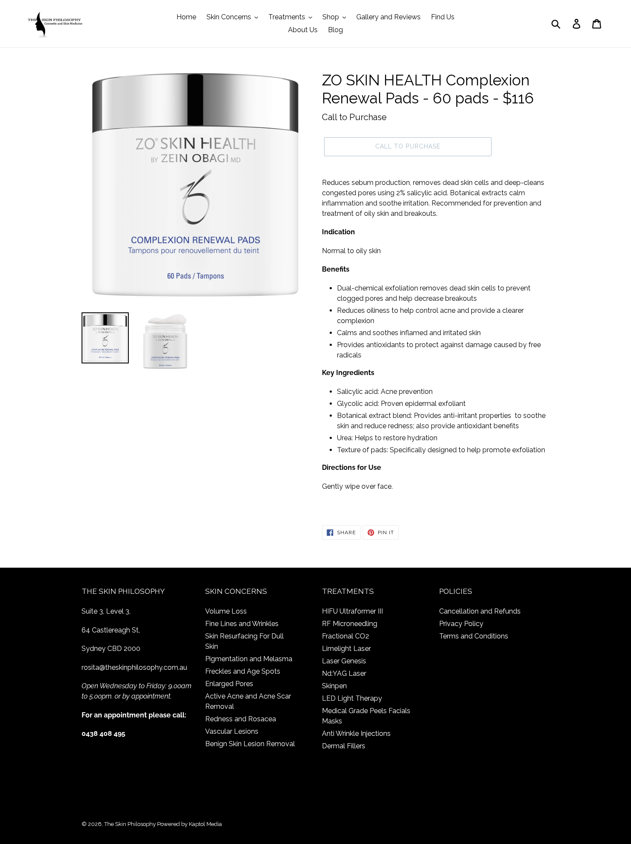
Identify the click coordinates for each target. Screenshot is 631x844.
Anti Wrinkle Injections (356, 733)
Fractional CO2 (345, 636)
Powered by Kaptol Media (189, 824)
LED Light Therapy (352, 698)
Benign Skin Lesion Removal (250, 744)
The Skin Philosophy (130, 824)
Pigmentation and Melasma (248, 659)
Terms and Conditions (473, 636)
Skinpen (334, 686)
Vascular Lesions (231, 731)
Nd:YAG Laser (344, 673)
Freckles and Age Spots (242, 671)
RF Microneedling (349, 624)
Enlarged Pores (229, 684)
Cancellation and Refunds (480, 611)
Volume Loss (226, 611)
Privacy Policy (461, 624)
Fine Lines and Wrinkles (242, 624)
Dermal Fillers (343, 746)
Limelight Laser (346, 648)
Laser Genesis (344, 661)
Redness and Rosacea (240, 719)
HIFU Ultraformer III (352, 611)
